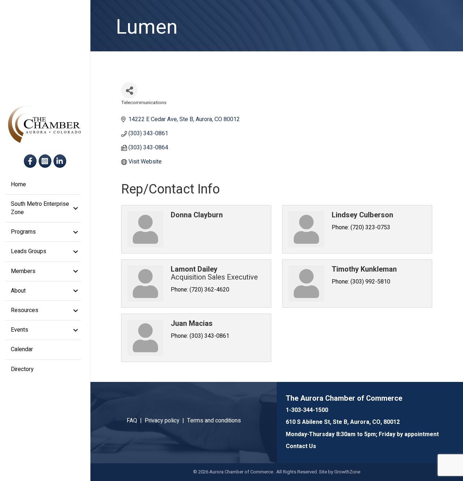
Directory (22, 369)
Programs (23, 231)
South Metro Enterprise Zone (40, 208)
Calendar (22, 349)
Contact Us (301, 446)
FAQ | (136, 420)
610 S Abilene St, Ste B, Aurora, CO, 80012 (343, 422)
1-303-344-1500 (307, 410)
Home (18, 184)
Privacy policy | (166, 420)
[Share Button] (129, 90)
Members (23, 271)
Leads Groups (28, 251)
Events (19, 329)
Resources (24, 310)
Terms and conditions (214, 420)
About (18, 290)
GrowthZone (347, 471)
